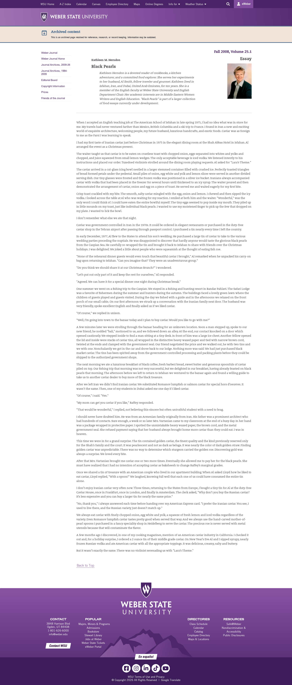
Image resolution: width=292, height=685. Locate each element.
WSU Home (47, 4)
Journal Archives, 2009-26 (55, 64)
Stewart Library (93, 635)
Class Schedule (199, 624)
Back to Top (85, 565)
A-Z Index (65, 4)
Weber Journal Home (53, 58)
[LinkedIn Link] (146, 668)
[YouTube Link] (165, 668)
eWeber (246, 3)
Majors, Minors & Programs (94, 624)
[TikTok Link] (156, 668)
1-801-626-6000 (58, 630)
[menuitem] (47, 4)
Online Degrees (154, 4)
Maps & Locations (198, 639)
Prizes (44, 92)
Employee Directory (117, 4)
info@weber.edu (58, 634)
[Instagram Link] (136, 668)
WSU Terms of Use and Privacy (146, 676)
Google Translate (170, 680)
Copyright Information (53, 86)
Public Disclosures (234, 635)
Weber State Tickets (93, 642)
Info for (173, 4)
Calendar (81, 4)
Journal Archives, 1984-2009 (54, 72)
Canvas (96, 4)
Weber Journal (49, 52)
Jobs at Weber (93, 639)
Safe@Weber (233, 624)
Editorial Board (49, 80)
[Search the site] (228, 4)
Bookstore (93, 631)
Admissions (93, 627)
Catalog (198, 631)
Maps (137, 4)
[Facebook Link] (126, 668)
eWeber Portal (93, 646)
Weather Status (194, 4)
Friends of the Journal (53, 98)
